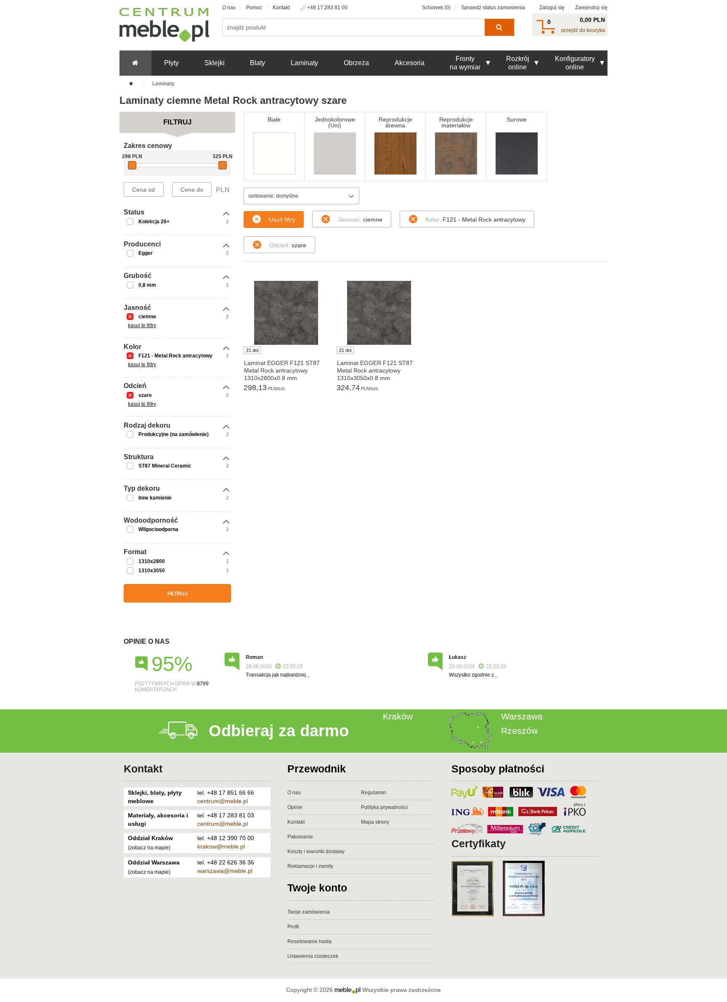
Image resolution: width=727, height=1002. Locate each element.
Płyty (171, 62)
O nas (229, 8)
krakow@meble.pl (221, 846)
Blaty (257, 62)
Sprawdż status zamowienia (493, 8)
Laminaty (304, 62)
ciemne (147, 317)
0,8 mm (147, 285)
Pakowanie (300, 837)
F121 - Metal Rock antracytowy (175, 356)
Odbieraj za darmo (279, 731)
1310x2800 (151, 561)
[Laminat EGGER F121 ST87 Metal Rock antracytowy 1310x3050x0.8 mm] (379, 313)
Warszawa (522, 716)
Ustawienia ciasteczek (312, 956)
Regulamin (373, 793)
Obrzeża (356, 62)
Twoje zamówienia (308, 912)
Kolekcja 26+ (154, 222)
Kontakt (281, 8)
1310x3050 (151, 571)
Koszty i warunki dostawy (316, 851)
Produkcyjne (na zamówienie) (173, 434)
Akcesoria (410, 62)
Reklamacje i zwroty (310, 866)
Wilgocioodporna (158, 529)
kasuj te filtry (142, 325)
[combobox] (301, 196)
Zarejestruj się (591, 8)
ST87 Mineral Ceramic (164, 466)
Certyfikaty (478, 843)
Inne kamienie (155, 498)
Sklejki (214, 62)
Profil (293, 927)
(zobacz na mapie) (149, 848)
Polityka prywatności (384, 807)
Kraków (398, 716)
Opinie (294, 807)
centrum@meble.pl (222, 801)
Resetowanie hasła (309, 941)
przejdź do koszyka (583, 30)
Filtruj (177, 594)
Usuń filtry (282, 219)
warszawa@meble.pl (224, 870)
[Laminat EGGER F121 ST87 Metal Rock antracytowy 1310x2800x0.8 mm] (286, 313)
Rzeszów (519, 730)
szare (145, 395)
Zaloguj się (552, 8)
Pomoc (254, 8)
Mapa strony (375, 822)
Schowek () (436, 8)
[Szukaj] (499, 27)
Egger (145, 253)
